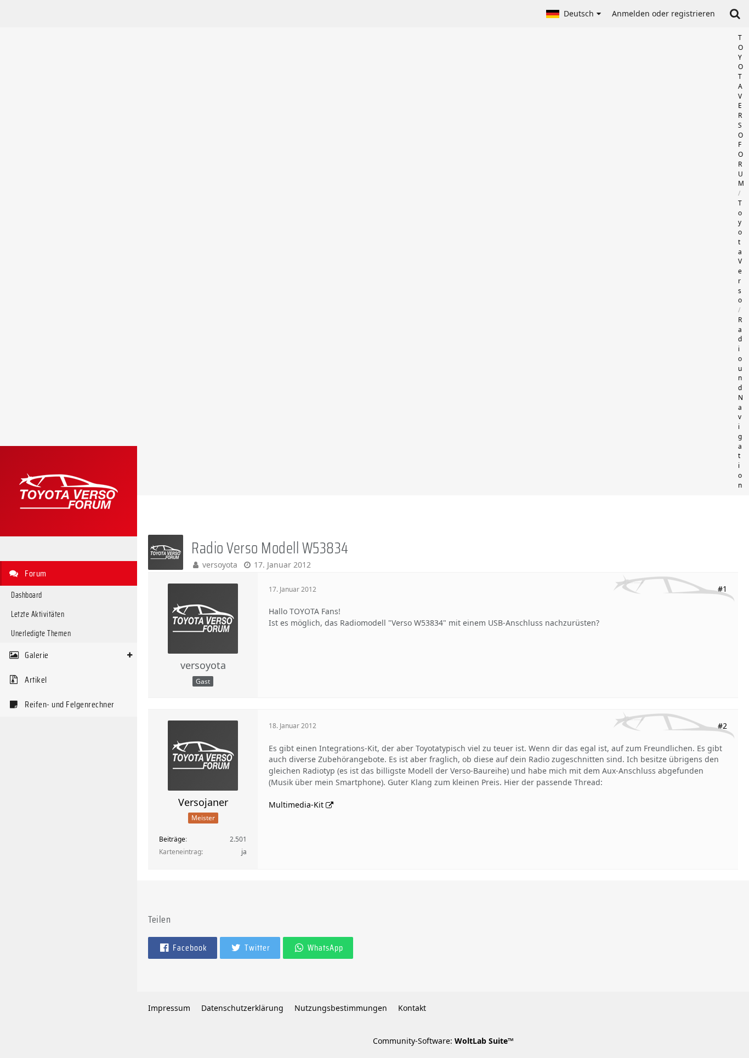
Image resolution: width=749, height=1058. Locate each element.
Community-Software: (443, 1041)
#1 (722, 589)
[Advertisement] (443, 261)
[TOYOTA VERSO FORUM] (68, 491)
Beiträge (172, 839)
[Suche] (734, 13)
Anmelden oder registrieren (663, 13)
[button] (573, 13)
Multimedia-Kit (296, 804)
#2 (722, 725)
